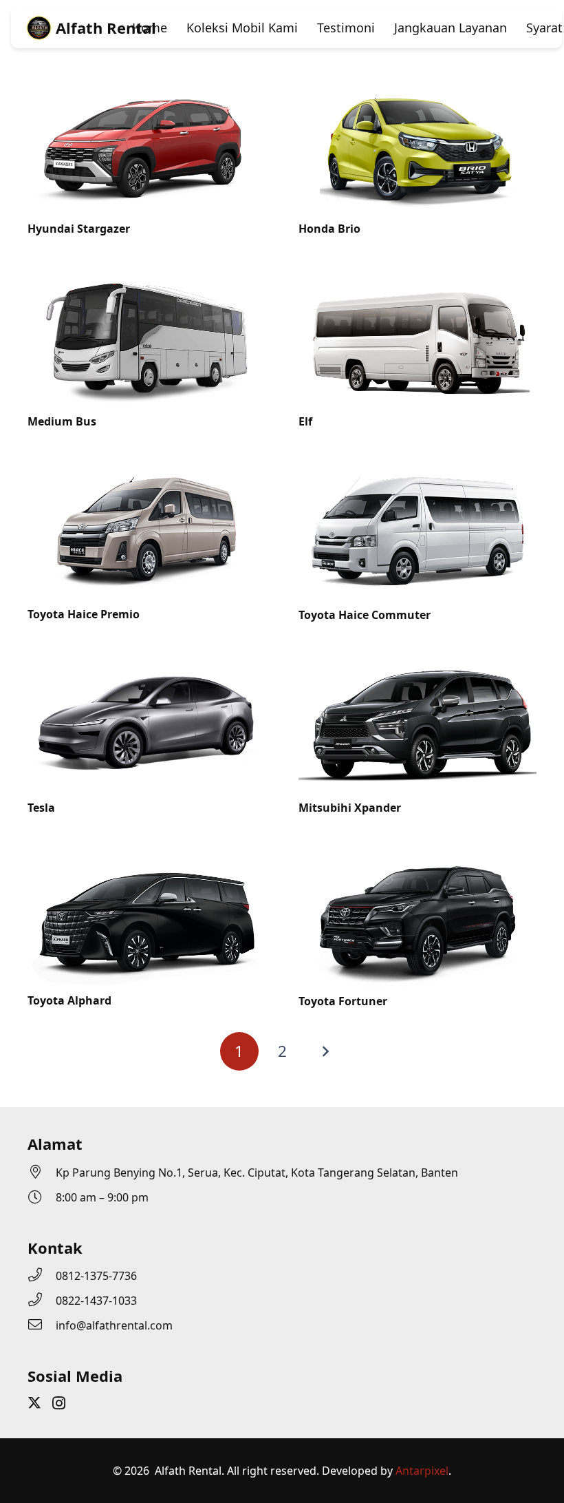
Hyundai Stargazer (79, 228)
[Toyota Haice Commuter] (417, 469)
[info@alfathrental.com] (42, 1325)
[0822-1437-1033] (42, 1300)
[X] (34, 1403)
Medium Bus (62, 421)
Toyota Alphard (69, 1000)
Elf (305, 421)
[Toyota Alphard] (146, 855)
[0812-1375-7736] (42, 1276)
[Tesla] (146, 663)
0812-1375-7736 (96, 1275)
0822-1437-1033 (96, 1300)
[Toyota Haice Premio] (146, 469)
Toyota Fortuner (343, 1001)
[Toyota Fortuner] (417, 855)
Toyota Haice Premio (84, 614)
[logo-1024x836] (39, 29)
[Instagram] (58, 1403)
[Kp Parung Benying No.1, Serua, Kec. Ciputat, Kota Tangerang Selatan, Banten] (42, 1172)
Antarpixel (421, 1470)
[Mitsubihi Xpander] (417, 663)
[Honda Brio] (417, 84)
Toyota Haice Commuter (365, 614)
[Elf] (417, 276)
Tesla (41, 807)
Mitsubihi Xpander (350, 807)
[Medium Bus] (146, 276)
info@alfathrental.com (114, 1325)
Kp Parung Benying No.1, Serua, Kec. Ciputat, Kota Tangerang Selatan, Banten (257, 1172)
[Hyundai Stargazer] (146, 84)
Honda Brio (329, 228)
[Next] (324, 1051)
